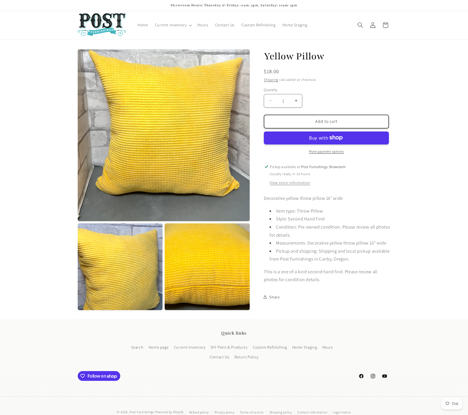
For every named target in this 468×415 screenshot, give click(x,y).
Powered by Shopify (169, 412)
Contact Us (219, 356)
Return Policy (246, 356)
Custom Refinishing (270, 346)
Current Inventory (190, 346)
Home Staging (304, 346)
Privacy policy (224, 412)
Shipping (271, 79)
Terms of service (252, 412)
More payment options (326, 151)
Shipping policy (280, 412)
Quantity (270, 89)
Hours (327, 346)
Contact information (312, 412)
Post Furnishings (141, 412)
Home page (159, 346)
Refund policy (199, 412)
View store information (290, 182)
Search (137, 346)
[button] (172, 25)
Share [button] (274, 297)
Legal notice (342, 412)
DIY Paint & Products (229, 346)
